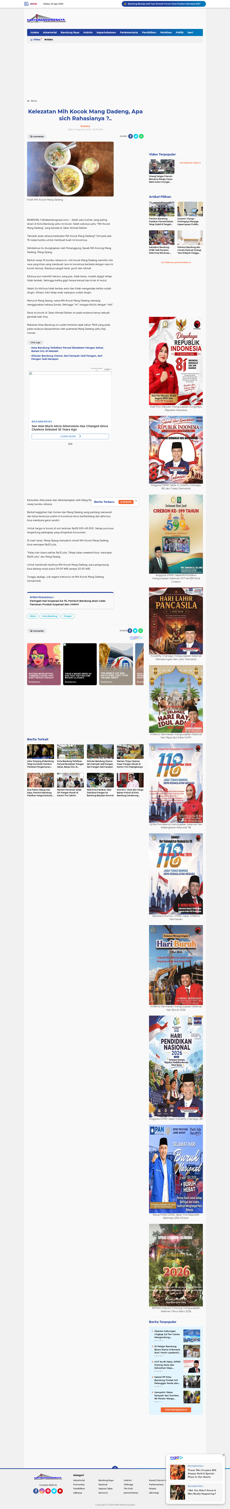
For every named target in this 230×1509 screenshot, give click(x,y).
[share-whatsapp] (141, 136)
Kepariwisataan (106, 32)
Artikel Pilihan (160, 197)
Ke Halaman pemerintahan (175, 262)
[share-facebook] (130, 136)
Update (127, 502)
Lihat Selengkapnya (175, 1409)
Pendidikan (149, 32)
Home (33, 3)
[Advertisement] (115, 69)
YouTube (62, 1495)
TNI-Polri (128, 1488)
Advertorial (50, 32)
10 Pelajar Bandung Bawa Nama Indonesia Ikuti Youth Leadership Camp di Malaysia (167, 1349)
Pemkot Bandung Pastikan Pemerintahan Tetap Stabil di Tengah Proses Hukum (161, 221)
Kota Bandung (49, 616)
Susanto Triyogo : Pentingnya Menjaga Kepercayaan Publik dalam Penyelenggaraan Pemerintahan (189, 221)
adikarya (77, 1493)
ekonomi (103, 1493)
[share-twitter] (136, 136)
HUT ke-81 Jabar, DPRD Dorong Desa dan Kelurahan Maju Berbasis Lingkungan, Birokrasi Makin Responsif (167, 1364)
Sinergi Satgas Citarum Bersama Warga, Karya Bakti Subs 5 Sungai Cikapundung (160, 179)
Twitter (55, 1495)
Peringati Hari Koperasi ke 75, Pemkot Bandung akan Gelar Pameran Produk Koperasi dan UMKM (68, 602)
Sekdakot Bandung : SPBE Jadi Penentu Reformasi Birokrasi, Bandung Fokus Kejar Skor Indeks (160, 250)
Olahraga (128, 1484)
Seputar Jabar (105, 1488)
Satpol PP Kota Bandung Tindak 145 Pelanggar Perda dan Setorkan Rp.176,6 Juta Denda (167, 1380)
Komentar (38, 136)
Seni (190, 32)
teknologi (154, 1493)
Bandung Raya (70, 32)
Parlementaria (129, 32)
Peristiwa (166, 32)
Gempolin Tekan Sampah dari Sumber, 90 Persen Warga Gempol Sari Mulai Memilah (166, 1395)
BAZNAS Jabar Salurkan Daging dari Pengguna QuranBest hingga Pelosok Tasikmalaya (165, 4)
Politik (180, 32)
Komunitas (79, 1484)
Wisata (152, 1488)
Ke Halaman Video (189, 162)
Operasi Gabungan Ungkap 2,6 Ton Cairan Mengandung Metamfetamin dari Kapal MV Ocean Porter (167, 1334)
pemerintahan (131, 1493)
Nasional (102, 1484)
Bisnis (33, 616)
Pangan (68, 616)
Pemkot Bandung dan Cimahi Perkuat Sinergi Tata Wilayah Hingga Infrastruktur (189, 250)
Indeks (34, 32)
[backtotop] (115, 1469)
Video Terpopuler (162, 154)
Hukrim (88, 32)
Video (36, 39)
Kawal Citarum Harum (160, 1480)
